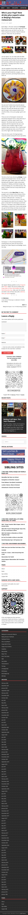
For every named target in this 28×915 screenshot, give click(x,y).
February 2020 (5, 749)
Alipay (17, 394)
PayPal (8, 293)
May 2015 (4, 882)
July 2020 (4, 737)
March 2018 (4, 803)
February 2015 (5, 889)
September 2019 (5, 761)
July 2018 (4, 793)
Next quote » (5, 585)
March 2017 (4, 830)
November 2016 (5, 840)
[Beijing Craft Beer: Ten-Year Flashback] (14, 409)
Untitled (4, 550)
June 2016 (4, 852)
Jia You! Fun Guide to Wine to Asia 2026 (12, 537)
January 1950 (4, 894)
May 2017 (4, 825)
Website (4, 342)
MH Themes (23, 913)
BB (11, 23)
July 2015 (4, 877)
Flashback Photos (6, 639)
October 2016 (5, 842)
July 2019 (4, 766)
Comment (4, 322)
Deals (8, 8)
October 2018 (5, 786)
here (12, 621)
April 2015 (4, 884)
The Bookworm (5, 663)
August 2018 (4, 791)
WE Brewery (4, 671)
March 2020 (4, 747)
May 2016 (4, 855)
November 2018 (5, 784)
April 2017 (4, 828)
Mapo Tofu (4, 654)
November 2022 (5, 695)
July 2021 (4, 720)
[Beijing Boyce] (14, 5)
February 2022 (5, 707)
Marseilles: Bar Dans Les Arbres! (10, 477)
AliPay (3, 293)
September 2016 (5, 845)
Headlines (4, 649)
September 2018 (5, 788)
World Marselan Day (7, 290)
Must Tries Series (5, 656)
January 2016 (4, 865)
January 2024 (4, 688)
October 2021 (5, 717)
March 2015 (4, 887)
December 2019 (5, 754)
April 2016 (4, 857)
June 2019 (4, 769)
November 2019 (5, 757)
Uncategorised (5, 668)
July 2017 (4, 820)
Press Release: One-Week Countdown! (12, 482)
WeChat (23, 291)
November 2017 (5, 813)
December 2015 (5, 867)
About (2, 8)
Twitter (6, 286)
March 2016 (4, 860)
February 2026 (5, 683)
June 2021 (4, 722)
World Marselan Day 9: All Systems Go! (12, 540)
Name (3, 333)
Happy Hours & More (6, 646)
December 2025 (5, 685)
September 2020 (5, 732)
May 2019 (4, 771)
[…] (15, 431)
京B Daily (4, 676)
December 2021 (5, 712)
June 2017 (4, 823)
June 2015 (4, 879)
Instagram (22, 285)
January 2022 (4, 710)
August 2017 (4, 818)
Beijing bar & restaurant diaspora (9, 634)
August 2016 (4, 847)
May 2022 (4, 703)
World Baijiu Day (17, 288)
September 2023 (5, 690)
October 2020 (5, 729)
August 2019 (4, 764)
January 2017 (4, 835)
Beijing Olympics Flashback (8, 636)
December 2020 (5, 727)
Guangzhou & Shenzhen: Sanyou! (10, 479)
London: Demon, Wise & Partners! (11, 485)
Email (3, 338)
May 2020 (4, 742)
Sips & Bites (15, 8)
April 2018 (4, 801)
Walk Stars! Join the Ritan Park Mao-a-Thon (13, 547)
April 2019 (4, 774)
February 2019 (5, 779)
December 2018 (5, 781)
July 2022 (4, 700)
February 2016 (5, 862)
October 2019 (5, 759)
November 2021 (5, 715)
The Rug (3, 666)
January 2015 (4, 892)
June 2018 (4, 796)
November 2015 (5, 870)
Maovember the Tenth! (8, 557)
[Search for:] (14, 441)
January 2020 (4, 752)
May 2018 (4, 798)
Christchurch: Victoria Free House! (11, 487)
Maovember (22, 543)
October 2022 (5, 698)
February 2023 (5, 693)
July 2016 (4, 850)
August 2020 (4, 734)
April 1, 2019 (5, 23)
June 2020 (4, 739)
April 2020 (4, 744)
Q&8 (3, 659)
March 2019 (4, 776)
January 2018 (4, 808)
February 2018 (5, 806)
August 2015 (4, 874)
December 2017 (5, 811)
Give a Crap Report (6, 641)
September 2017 (5, 815)
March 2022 (4, 705)
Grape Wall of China (7, 288)
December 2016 (5, 838)
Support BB (23, 8)
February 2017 (5, 833)
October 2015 (5, 872)
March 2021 (4, 725)
